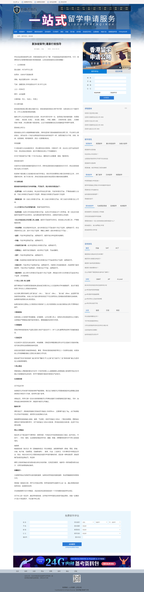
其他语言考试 (87, 31)
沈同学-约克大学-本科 (91, 121)
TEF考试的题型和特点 (91, 321)
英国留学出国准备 (90, 149)
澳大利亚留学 (110, 143)
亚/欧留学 (48, 31)
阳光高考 (64, 2)
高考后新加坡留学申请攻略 (93, 216)
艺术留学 (55, 31)
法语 (87, 310)
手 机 (89, 81)
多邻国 (79, 31)
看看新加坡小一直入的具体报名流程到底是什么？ (100, 221)
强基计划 (100, 8)
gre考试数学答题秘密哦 (92, 294)
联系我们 (65, 587)
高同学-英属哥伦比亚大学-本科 (94, 125)
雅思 (62, 31)
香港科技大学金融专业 (91, 190)
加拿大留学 (123, 143)
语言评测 (67, 8)
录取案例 (88, 109)
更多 (126, 108)
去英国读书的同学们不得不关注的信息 (96, 158)
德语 (97, 310)
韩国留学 (119, 175)
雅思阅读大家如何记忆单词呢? (94, 254)
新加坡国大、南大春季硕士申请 (94, 225)
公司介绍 (79, 587)
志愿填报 (94, 8)
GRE (87, 279)
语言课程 (89, 8)
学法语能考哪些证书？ (91, 316)
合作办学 (110, 8)
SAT (107, 248)
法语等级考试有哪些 (91, 330)
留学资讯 (24, 36)
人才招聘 (72, 587)
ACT (117, 248)
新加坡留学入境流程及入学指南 (94, 212)
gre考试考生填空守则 (91, 303)
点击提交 (106, 97)
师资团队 (121, 8)
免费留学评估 (28, 2)
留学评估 (62, 8)
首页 (15, 31)
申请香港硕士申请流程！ (92, 180)
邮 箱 (89, 85)
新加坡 (31, 36)
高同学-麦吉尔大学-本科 (92, 129)
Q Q (89, 88)
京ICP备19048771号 (82, 590)
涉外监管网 (53, 2)
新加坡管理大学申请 (91, 230)
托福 (66, 31)
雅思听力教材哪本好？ (91, 267)
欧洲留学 (123, 206)
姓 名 (89, 78)
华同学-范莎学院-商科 (91, 113)
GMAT (98, 279)
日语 (107, 310)
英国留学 (22, 31)
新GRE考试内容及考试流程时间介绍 (96, 285)
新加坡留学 (90, 206)
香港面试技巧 (89, 199)
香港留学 (29, 31)
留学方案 (83, 8)
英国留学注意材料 (90, 163)
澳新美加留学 (38, 31)
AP (109, 279)
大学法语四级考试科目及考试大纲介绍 (96, 325)
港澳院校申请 (113, 31)
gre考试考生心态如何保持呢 (93, 299)
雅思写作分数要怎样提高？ (93, 258)
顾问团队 (116, 8)
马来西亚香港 (102, 206)
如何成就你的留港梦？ (91, 194)
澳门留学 (99, 175)
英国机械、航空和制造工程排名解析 (96, 167)
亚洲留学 (113, 206)
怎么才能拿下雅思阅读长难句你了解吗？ (97, 272)
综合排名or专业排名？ (91, 154)
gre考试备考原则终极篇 (92, 290)
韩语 (117, 310)
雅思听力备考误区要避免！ (93, 263)
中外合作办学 (123, 31)
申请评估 (78, 8)
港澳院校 (105, 8)
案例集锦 (126, 8)
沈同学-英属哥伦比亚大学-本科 (94, 117)
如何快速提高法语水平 (91, 334)
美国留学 (99, 143)
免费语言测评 (41, 2)
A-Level (120, 279)
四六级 (72, 31)
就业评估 (73, 8)
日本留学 (109, 175)
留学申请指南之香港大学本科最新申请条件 (98, 185)
